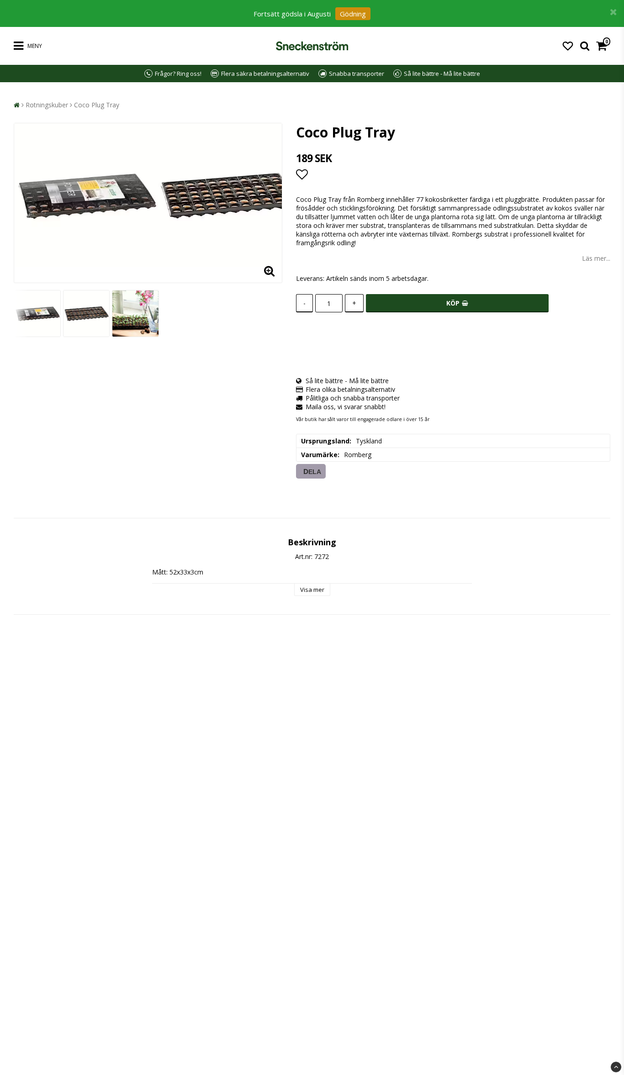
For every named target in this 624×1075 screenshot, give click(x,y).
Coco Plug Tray (96, 104)
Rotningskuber (47, 104)
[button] (568, 45)
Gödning (353, 13)
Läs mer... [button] (596, 258)
